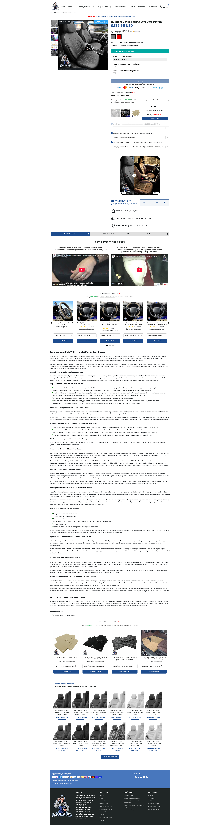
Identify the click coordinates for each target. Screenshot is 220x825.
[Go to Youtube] (141, 777)
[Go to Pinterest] (147, 777)
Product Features (109, 234)
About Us (71, 7)
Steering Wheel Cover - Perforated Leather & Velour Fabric (110, 324)
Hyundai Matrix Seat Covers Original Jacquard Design (80, 743)
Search (102, 795)
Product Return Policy (106, 809)
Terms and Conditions (106, 806)
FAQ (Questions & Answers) (132, 798)
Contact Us (153, 7)
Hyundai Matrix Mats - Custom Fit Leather (124, 657)
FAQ (148, 234)
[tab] (107, 345)
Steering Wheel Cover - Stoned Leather (63, 323)
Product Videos (69, 234)
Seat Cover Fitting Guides (131, 810)
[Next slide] (168, 323)
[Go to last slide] (51, 323)
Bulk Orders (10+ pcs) (154, 804)
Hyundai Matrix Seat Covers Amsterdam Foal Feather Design (80, 712)
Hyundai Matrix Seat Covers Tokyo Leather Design (153, 743)
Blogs (101, 798)
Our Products (151, 798)
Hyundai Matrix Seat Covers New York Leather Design (61, 743)
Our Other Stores (153, 801)
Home (63, 7)
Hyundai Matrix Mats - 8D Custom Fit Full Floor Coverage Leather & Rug (154, 658)
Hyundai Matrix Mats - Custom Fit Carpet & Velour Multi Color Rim (95, 658)
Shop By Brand (103, 7)
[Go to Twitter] (139, 777)
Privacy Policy (103, 801)
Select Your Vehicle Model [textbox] (123, 56)
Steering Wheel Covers (107, 297)
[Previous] (54, 22)
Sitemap (102, 820)
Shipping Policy (104, 804)
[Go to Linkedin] (144, 777)
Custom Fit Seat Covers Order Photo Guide (132, 802)
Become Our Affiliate (154, 806)
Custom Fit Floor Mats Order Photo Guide (134, 806)
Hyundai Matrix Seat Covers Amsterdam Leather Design (62, 712)
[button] (140, 31)
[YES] (140, 66)
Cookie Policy (103, 812)
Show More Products (110, 757)
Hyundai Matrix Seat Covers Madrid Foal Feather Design (135, 743)
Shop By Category (85, 7)
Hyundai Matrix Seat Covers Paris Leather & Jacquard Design (98, 743)
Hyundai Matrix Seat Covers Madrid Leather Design (135, 712)
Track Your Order (120, 7)
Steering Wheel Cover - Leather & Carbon (125, 133)
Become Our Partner (154, 809)
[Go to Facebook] (133, 777)
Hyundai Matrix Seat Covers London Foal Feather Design (116, 712)
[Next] (54, 54)
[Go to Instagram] (136, 777)
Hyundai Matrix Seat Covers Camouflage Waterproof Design (117, 743)
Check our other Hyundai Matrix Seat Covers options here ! (110, 16)
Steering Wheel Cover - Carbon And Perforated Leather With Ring (157, 323)
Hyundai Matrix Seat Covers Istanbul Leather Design (98, 712)
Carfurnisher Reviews (106, 817)
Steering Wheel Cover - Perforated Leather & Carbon (133, 323)
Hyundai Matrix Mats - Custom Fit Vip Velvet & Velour (129, 142)
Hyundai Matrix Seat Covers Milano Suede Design (153, 712)
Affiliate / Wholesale (138, 7)
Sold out (140, 81)
